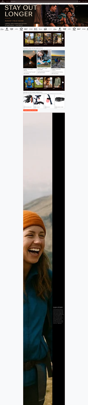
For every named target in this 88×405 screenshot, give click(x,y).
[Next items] (63, 38)
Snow (47, 3)
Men (29, 3)
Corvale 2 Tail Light (39, 101)
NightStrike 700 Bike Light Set (28, 101)
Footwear (36, 3)
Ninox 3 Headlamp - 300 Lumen (60, 101)
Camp (39, 3)
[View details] (4, 29)
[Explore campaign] (44, 15)
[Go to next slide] (64, 101)
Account (83, 1)
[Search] (77, 1)
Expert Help (8, 1)
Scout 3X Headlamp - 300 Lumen (81, 101)
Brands (58, 3)
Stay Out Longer (53, 3)
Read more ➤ (60, 323)
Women (32, 3)
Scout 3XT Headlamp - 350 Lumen (70, 101)
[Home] (3, 1)
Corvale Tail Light (49, 101)
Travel (45, 3)
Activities (49, 3)
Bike (40, 3)
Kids (34, 3)
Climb (42, 3)
